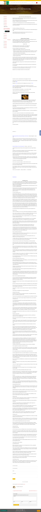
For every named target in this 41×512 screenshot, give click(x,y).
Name (14, 501)
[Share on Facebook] (22, 481)
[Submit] (36, 2)
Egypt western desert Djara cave (32, 490)
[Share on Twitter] (23, 481)
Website (30, 501)
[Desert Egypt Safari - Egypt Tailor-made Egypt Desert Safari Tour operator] (7, 3)
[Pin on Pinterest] (26, 481)
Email (22, 501)
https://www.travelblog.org (7, 28)
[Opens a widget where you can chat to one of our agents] (38, 511)
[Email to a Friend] (25, 481)
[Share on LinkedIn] (27, 481)
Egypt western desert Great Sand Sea (18, 490)
